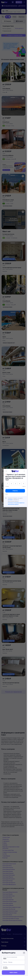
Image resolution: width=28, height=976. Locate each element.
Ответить (15, 490)
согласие (10, 499)
